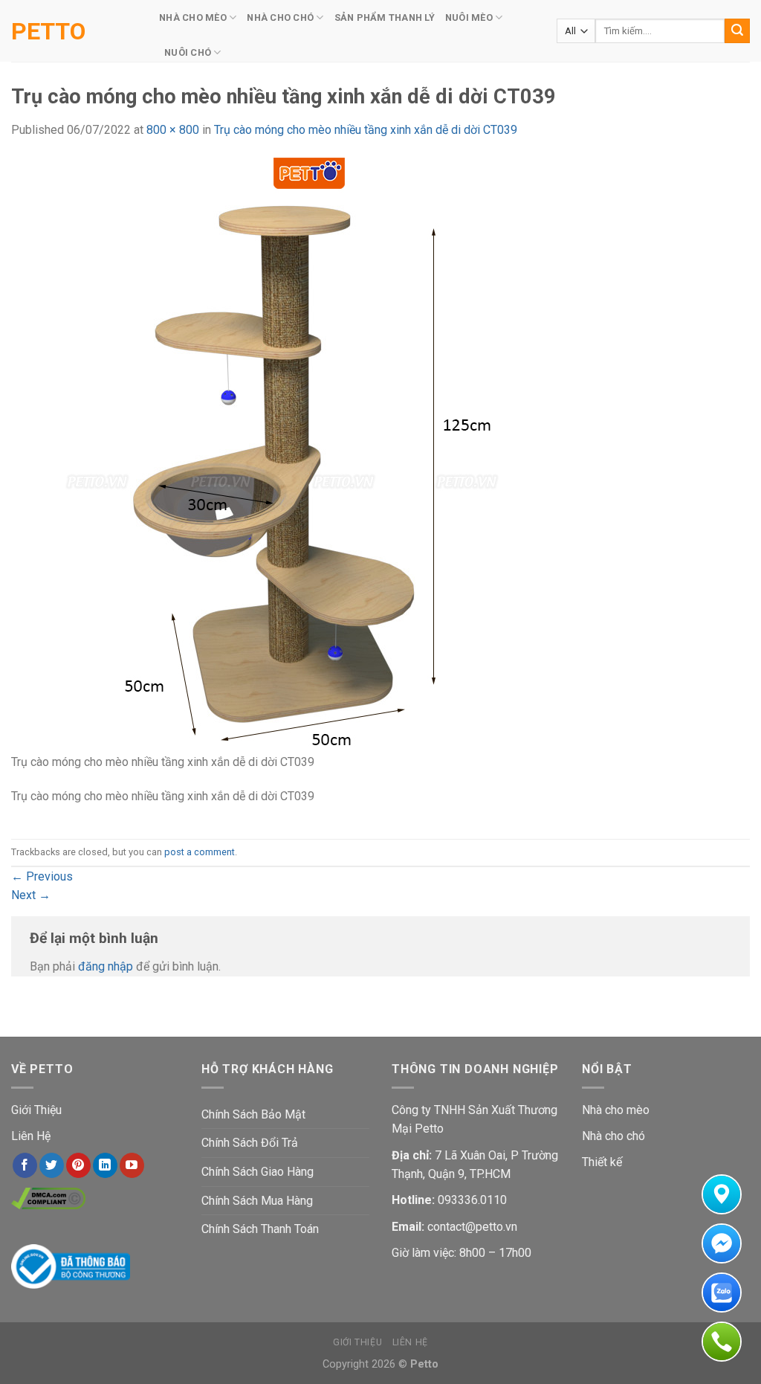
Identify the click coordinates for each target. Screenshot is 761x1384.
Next (31, 895)
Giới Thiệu (36, 1110)
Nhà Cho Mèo (193, 17)
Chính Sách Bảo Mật (253, 1114)
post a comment (199, 851)
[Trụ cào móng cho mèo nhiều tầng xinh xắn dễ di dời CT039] (308, 454)
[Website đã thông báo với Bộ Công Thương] (70, 1265)
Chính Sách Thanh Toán (260, 1229)
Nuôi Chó (187, 52)
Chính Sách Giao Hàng (257, 1172)
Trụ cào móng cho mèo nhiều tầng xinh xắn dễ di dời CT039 (365, 130)
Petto (48, 31)
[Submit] (737, 31)
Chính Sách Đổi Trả (249, 1143)
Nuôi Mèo (469, 17)
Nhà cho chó (613, 1136)
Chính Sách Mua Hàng (257, 1201)
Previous (42, 876)
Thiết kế (602, 1162)
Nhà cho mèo (616, 1110)
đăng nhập (105, 966)
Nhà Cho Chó (280, 17)
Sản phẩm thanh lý (384, 17)
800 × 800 (172, 130)
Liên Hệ (31, 1136)
